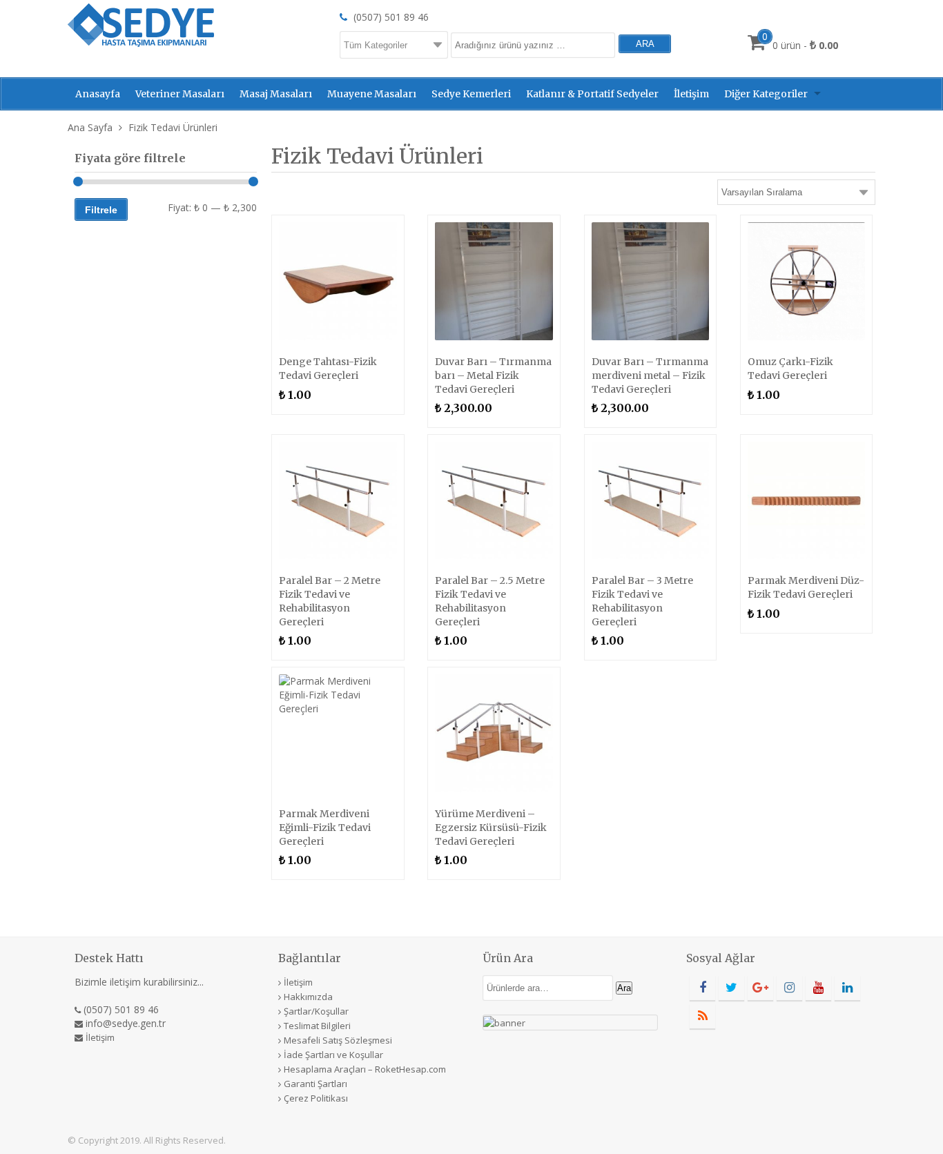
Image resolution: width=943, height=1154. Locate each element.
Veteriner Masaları (179, 94)
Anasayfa (97, 94)
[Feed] (702, 1016)
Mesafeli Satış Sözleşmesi (338, 1040)
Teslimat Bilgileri (317, 1025)
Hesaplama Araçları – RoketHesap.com (365, 1069)
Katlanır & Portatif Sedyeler (592, 94)
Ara (624, 988)
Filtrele (101, 209)
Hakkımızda (308, 996)
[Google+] (760, 987)
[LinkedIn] (847, 987)
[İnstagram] (789, 987)
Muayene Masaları (371, 94)
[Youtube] (818, 987)
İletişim (691, 94)
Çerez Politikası (316, 1098)
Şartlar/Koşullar (316, 1011)
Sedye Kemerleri (471, 94)
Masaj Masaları (276, 94)
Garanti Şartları (315, 1083)
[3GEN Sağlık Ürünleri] (141, 23)
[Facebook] (702, 987)
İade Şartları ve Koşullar (333, 1054)
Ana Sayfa (90, 127)
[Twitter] (731, 987)
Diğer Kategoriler (766, 94)
